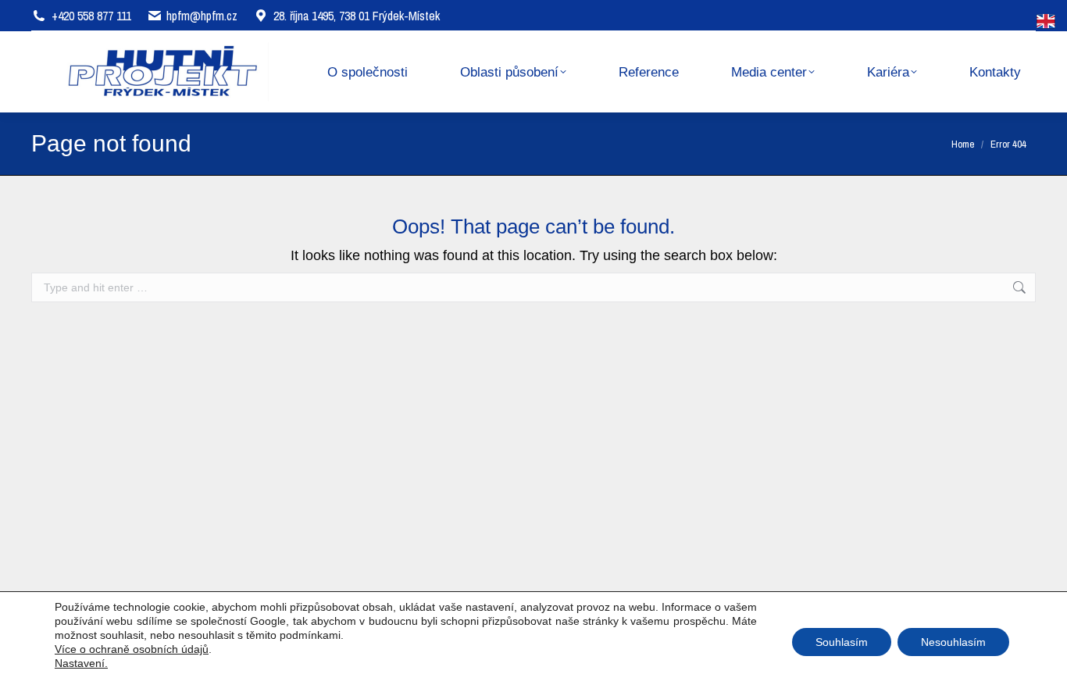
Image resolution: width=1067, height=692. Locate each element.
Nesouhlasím (953, 642)
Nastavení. (81, 663)
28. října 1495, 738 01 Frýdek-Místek (356, 15)
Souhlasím (841, 642)
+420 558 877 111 (91, 15)
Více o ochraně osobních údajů (132, 649)
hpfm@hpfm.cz (201, 15)
